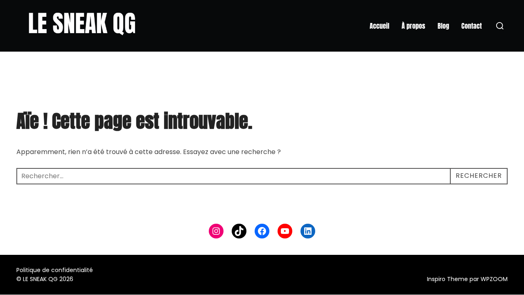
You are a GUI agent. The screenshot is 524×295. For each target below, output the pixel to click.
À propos (413, 26)
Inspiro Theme (447, 279)
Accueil (379, 26)
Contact (471, 26)
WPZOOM (494, 279)
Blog (443, 26)
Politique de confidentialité (54, 270)
